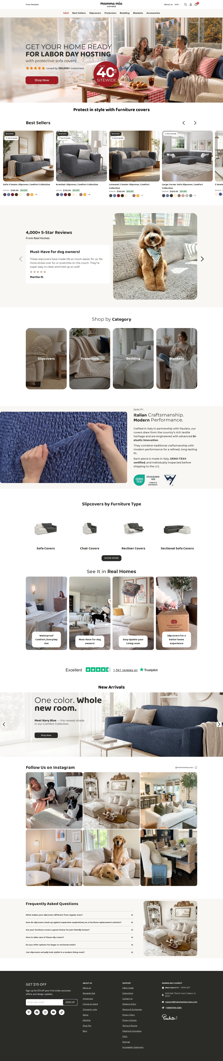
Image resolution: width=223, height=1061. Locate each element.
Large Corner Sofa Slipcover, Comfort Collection (182, 186)
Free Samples (32, 4)
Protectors (110, 13)
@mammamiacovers (184, 767)
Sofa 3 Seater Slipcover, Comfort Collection (26, 184)
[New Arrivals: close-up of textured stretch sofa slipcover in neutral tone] (111, 724)
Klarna (85, 1015)
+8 (36, 194)
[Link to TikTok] (62, 1012)
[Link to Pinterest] (28, 1012)
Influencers (88, 999)
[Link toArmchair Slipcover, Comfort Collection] (81, 156)
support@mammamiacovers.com (181, 1002)
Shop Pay (87, 1026)
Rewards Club (89, 993)
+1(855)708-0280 (174, 1008)
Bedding (125, 13)
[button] (184, 123)
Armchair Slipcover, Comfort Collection (77, 184)
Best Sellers (79, 13)
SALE (66, 13)
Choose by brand (90, 1004)
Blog (85, 1031)
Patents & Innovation (132, 1031)
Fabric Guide (128, 988)
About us (168, 4)
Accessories (153, 13)
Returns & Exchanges (132, 1009)
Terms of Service (129, 1026)
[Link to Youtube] (53, 1012)
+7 (142, 195)
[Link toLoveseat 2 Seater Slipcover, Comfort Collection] (134, 156)
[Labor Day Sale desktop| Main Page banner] (111, 60)
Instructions (127, 993)
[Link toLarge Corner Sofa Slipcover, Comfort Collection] (187, 156)
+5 (195, 195)
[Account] (190, 4)
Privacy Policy (128, 1015)
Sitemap (126, 1042)
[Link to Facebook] (37, 1012)
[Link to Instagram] (45, 1012)
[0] (196, 4)
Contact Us (127, 999)
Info (177, 4)
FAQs (124, 1036)
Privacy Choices (129, 1020)
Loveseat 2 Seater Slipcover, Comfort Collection (129, 186)
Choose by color (90, 1009)
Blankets (138, 13)
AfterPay (87, 1020)
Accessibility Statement (133, 1047)
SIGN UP (70, 1002)
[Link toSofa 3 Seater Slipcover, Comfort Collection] (28, 156)
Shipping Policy (129, 1004)
